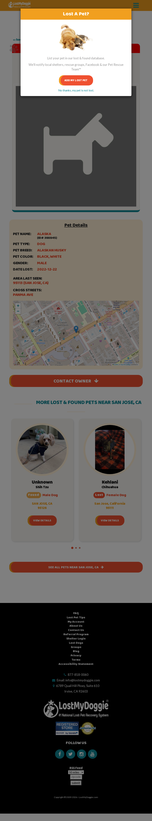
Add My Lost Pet (76, 80)
